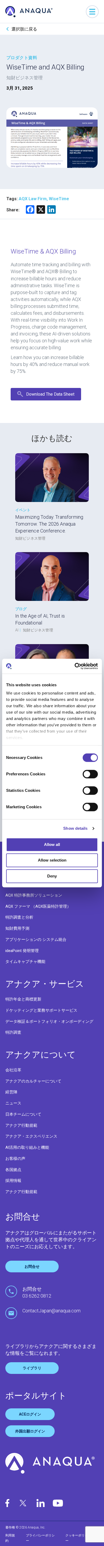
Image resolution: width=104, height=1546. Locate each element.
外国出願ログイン (30, 1431)
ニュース (13, 1103)
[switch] (90, 774)
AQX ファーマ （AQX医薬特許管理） (38, 906)
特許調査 (13, 1032)
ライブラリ (32, 1368)
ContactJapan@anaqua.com (51, 1310)
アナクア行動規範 (21, 1125)
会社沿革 (13, 1070)
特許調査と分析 (19, 917)
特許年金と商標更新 (23, 999)
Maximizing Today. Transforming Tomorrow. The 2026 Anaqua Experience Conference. (49, 524)
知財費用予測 (17, 928)
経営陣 (11, 1092)
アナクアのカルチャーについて (33, 1081)
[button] (46, 394)
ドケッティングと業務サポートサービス (41, 1010)
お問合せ (32, 1266)
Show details (75, 828)
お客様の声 (15, 1158)
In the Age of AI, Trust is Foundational (40, 619)
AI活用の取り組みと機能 (27, 1147)
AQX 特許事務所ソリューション (33, 895)
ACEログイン (30, 1414)
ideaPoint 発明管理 (22, 950)
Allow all (52, 844)
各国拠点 (13, 1169)
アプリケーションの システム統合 (35, 939)
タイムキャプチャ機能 (25, 961)
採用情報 (13, 1180)
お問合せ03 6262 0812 (36, 1292)
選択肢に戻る (24, 29)
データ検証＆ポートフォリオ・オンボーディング (49, 1021)
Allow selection (52, 860)
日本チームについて (23, 1114)
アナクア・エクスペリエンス (31, 1136)
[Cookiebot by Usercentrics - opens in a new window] (75, 666)
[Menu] (92, 11)
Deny (52, 876)
